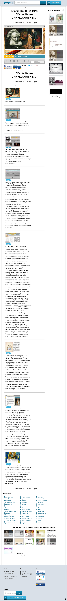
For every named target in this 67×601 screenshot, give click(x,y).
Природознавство (10, 515)
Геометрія (41, 502)
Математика (25, 507)
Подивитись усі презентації (20, 552)
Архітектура (25, 498)
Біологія (24, 500)
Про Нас (24, 571)
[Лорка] (19, 533)
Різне (39, 515)
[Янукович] (29, 541)
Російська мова (26, 516)
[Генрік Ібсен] (56, 55)
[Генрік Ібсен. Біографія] (56, 93)
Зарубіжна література (28, 506)
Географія (24, 502)
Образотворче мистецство (11, 511)
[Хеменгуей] (8, 533)
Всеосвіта (24, 576)
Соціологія (41, 516)
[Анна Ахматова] (19, 541)
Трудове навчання (27, 518)
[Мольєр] (40, 533)
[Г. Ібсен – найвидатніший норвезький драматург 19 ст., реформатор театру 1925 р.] (56, 18)
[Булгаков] (8, 541)
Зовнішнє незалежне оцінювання (44, 506)
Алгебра (40, 497)
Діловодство (8, 504)
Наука (39, 509)
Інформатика (9, 497)
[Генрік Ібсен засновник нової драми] (56, 43)
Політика (7, 513)
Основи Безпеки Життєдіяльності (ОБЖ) (28, 511)
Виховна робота (42, 500)
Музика (7, 509)
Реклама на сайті (27, 575)
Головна (6, 7)
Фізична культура (10, 522)
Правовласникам (27, 573)
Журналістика (9, 506)
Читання (7, 524)
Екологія (24, 504)
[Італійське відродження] (8, 550)
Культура (7, 507)
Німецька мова (26, 509)
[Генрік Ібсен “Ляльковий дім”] (56, 30)
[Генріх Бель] (51, 533)
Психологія (25, 515)
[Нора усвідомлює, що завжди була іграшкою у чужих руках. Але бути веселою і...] (12, 347)
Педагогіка (41, 511)
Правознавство (42, 513)
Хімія (39, 522)
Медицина (41, 507)
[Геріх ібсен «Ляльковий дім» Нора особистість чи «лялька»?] (12, 93)
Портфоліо (25, 513)
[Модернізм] (40, 541)
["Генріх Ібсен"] (56, 68)
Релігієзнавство (9, 516)
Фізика (39, 520)
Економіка (41, 504)
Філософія (24, 522)
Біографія (8, 500)
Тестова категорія (10, 518)
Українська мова (26, 520)
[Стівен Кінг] (29, 533)
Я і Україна (25, 524)
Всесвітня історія (10, 502)
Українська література (11, 520)
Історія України (26, 497)
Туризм (40, 518)
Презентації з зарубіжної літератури (18, 7)
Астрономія (41, 498)
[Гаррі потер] (51, 541)
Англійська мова (10, 498)
